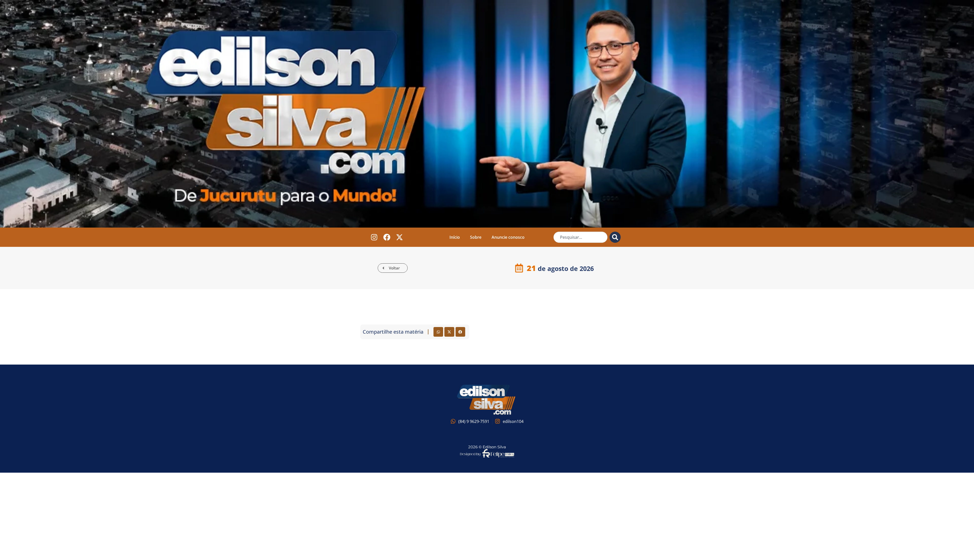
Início (454, 237)
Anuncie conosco (508, 237)
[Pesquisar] (615, 237)
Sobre (475, 237)
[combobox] (580, 237)
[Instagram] (374, 237)
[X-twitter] (399, 237)
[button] (438, 332)
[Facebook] (387, 237)
